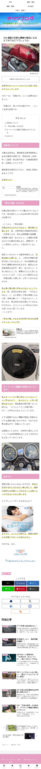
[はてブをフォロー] (11, 606)
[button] (33, 589)
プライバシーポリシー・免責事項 (10, 761)
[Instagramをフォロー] (30, 606)
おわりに (10, 136)
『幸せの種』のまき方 (15, 126)
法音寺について (12, 123)
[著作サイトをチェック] (11, 601)
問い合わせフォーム (30, 759)
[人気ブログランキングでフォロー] (20, 561)
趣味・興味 (7, 573)
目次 (17, 118)
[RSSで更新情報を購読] (20, 611)
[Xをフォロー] (30, 601)
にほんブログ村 (20, 554)
